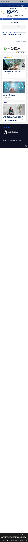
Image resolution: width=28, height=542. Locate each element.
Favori (15, 19)
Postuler (5, 19)
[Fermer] (26, 8)
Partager (23, 19)
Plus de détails (13, 22)
